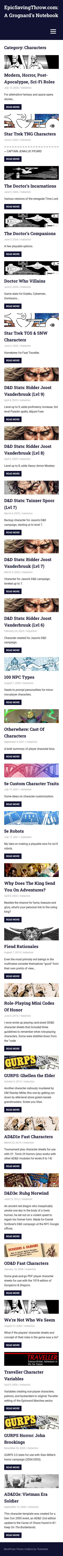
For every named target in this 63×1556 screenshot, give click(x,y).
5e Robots (14, 831)
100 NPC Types (19, 677)
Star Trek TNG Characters (30, 134)
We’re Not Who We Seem (29, 1320)
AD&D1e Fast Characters (28, 1136)
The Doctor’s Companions (30, 233)
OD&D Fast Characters (26, 1263)
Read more (13, 107)
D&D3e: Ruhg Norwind (26, 1193)
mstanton (26, 87)
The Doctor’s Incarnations (30, 186)
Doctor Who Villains (24, 281)
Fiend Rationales (21, 946)
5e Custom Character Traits (31, 783)
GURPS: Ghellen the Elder (29, 1075)
